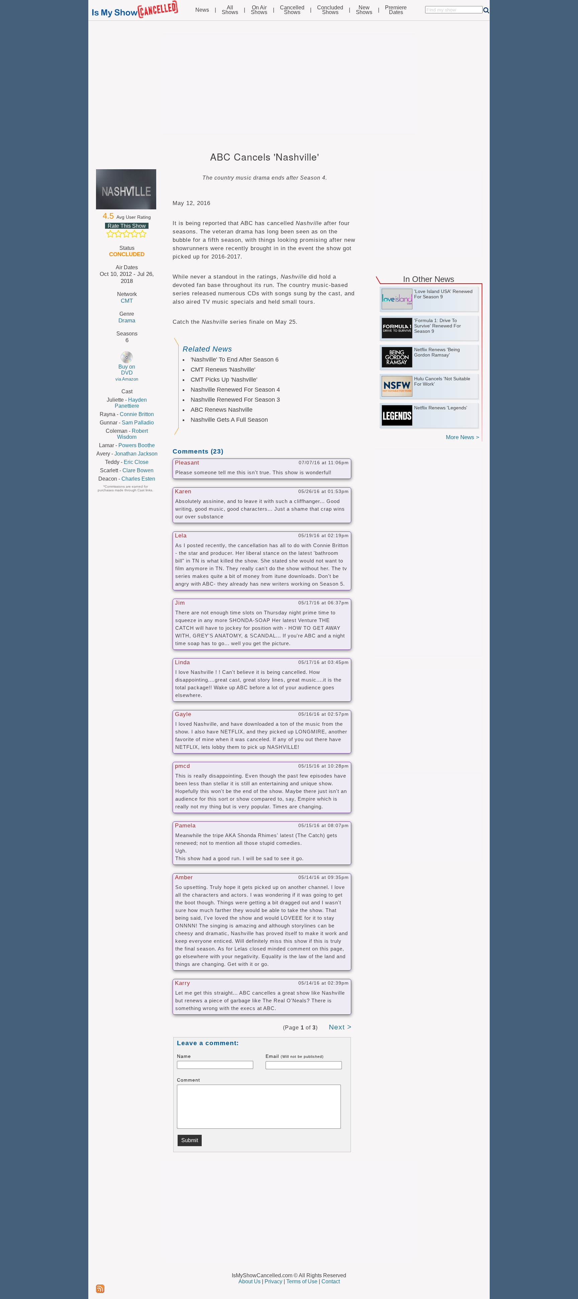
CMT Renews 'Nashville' (223, 369)
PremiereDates (396, 10)
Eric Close (136, 462)
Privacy (273, 1281)
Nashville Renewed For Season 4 (235, 389)
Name (184, 1056)
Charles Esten (138, 479)
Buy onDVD (126, 373)
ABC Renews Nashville (222, 409)
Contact (330, 1281)
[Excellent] (142, 234)
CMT (127, 300)
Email (295, 1056)
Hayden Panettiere (131, 403)
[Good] (134, 234)
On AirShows (259, 10)
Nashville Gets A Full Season (229, 419)
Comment (188, 1080)
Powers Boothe (136, 445)
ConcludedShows (330, 10)
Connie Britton (137, 414)
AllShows (230, 10)
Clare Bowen (138, 470)
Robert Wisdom (132, 434)
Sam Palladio (138, 422)
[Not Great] (118, 234)
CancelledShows (292, 10)
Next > (340, 1027)
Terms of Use (301, 1281)
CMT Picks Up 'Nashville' (224, 379)
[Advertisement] (289, 84)
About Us (249, 1281)
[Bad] (110, 234)
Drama (126, 320)
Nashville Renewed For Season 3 (235, 399)
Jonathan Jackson (136, 454)
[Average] (126, 234)
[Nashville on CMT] (127, 189)
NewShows (364, 10)
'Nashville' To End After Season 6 (235, 359)
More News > (462, 437)
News (202, 10)
